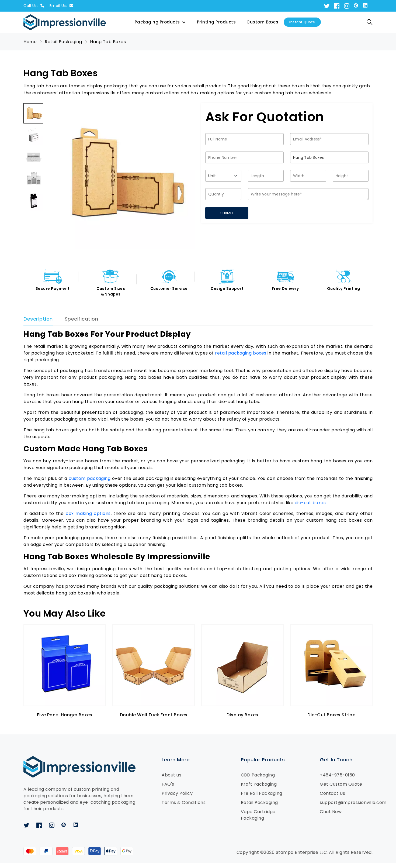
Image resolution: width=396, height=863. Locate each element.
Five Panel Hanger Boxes (64, 715)
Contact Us (332, 793)
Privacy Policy (177, 793)
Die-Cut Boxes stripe (331, 715)
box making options (88, 513)
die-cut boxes (310, 503)
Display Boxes (242, 715)
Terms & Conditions (184, 802)
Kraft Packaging (259, 784)
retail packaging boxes (240, 353)
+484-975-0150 (337, 775)
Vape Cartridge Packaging (258, 815)
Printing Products (216, 22)
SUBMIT (227, 213)
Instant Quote (302, 22)
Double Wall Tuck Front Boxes (153, 715)
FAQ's (168, 784)
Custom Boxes (262, 22)
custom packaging (90, 478)
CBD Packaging (258, 775)
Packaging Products (157, 22)
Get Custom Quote (341, 784)
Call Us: (31, 5)
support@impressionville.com (346, 802)
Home (30, 42)
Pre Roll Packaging (261, 793)
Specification (81, 319)
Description (38, 319)
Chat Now (331, 812)
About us (171, 775)
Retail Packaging (259, 802)
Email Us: (59, 5)
